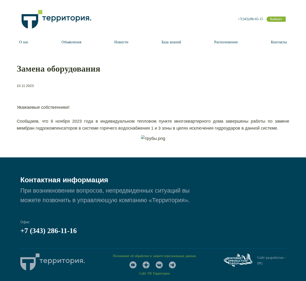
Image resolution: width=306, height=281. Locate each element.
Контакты (279, 42)
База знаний (171, 42)
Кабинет (276, 19)
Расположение (226, 42)
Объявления (71, 42)
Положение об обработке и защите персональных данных (154, 256)
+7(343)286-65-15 (250, 19)
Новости (121, 42)
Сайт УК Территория (154, 273)
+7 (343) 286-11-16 (48, 231)
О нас (23, 42)
